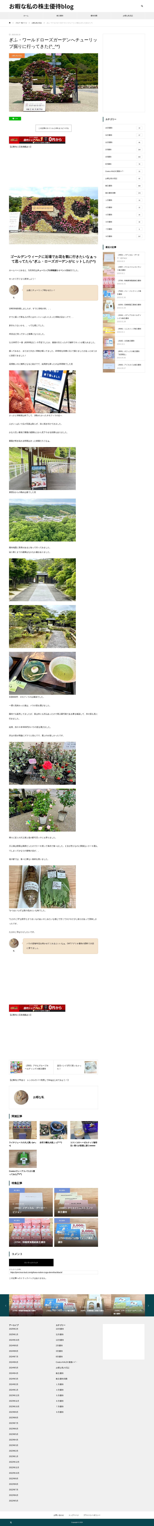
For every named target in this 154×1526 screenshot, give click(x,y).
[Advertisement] (53, 170)
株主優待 (60, 16)
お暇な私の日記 (17, 56)
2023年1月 (13, 1456)
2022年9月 (13, 1479)
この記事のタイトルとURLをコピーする (53, 128)
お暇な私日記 (128, 16)
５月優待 (60, 1395)
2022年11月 (14, 1467)
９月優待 (60, 1412)
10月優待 (60, 1329)
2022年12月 (14, 1462)
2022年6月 (13, 1495)
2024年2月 (13, 1384)
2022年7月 (13, 1490)
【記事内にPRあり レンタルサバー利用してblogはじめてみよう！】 (39, 1080)
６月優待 (60, 1401)
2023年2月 (13, 1451)
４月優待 (60, 1390)
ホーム (26, 16)
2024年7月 (13, 1357)
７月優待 (60, 1406)
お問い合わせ (59, 1515)
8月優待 (59, 1357)
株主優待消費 (61, 1379)
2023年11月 (14, 1401)
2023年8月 (13, 1418)
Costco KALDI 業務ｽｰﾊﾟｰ (66, 1362)
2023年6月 (13, 1429)
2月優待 (59, 1346)
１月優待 (60, 1384)
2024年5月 (13, 1368)
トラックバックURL (15, 1269)
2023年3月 (13, 1445)
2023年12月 (14, 1395)
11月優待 (60, 1334)
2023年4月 (13, 1440)
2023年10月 (14, 1406)
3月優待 (59, 1351)
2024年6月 (13, 1362)
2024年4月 (13, 1373)
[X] (11, 1522)
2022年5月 (13, 1501)
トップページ (74, 1515)
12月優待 (60, 1340)
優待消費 (94, 16)
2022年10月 (14, 1473)
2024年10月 (14, 1340)
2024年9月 (13, 1346)
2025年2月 (13, 1329)
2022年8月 (13, 1484)
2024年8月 (13, 1351)
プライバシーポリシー (91, 1515)
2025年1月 (13, 1334)
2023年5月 (13, 1434)
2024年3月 (13, 1379)
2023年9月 (13, 1412)
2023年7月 (13, 1423)
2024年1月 (13, 1390)
